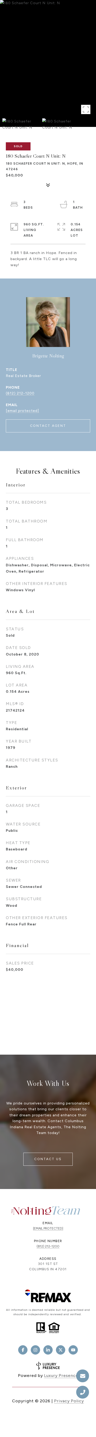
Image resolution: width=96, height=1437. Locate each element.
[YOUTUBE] (73, 1350)
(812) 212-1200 (20, 393)
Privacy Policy (69, 1400)
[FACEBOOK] (22, 1350)
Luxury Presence (61, 1375)
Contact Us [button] (48, 1159)
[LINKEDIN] (48, 1350)
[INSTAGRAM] (35, 1350)
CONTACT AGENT (48, 426)
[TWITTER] (60, 1350)
